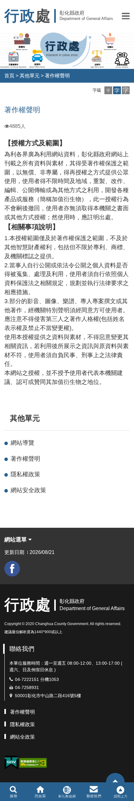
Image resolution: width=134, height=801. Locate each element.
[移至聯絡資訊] (94, 791)
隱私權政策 (25, 474)
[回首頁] (40, 791)
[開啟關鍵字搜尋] (13, 791)
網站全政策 (22, 737)
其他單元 (30, 75)
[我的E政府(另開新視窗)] (11, 763)
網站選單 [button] (16, 539)
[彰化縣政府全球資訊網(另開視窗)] (66, 791)
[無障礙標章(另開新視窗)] (33, 762)
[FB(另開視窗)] (12, 568)
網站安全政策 (28, 490)
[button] (126, 16)
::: (7, 418)
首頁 (9, 75)
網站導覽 (22, 442)
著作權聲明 (57, 75)
